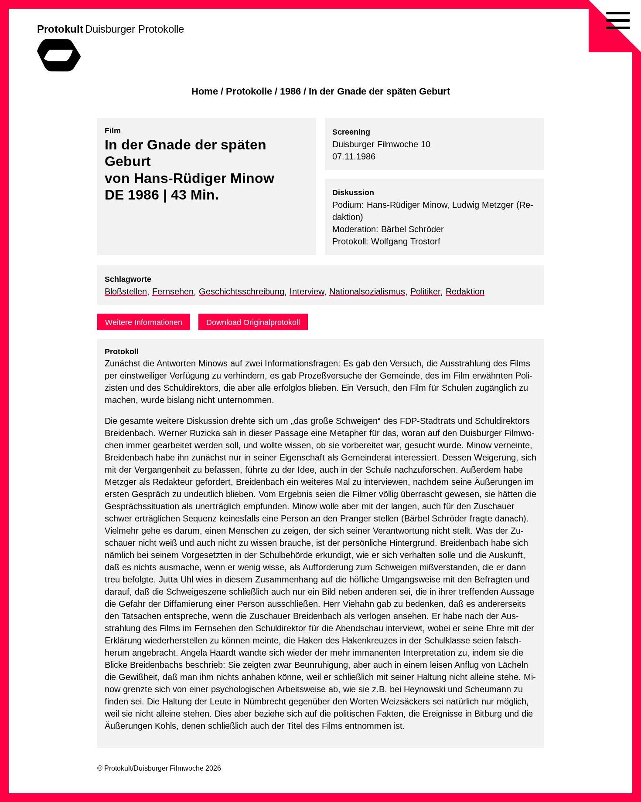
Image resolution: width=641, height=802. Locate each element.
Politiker (425, 291)
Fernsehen (173, 291)
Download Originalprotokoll (253, 322)
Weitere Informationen (143, 322)
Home (204, 91)
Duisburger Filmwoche (168, 768)
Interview (307, 291)
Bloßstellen (126, 291)
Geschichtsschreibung (241, 291)
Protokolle (249, 91)
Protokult (60, 29)
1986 (290, 91)
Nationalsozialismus (367, 291)
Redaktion (465, 291)
